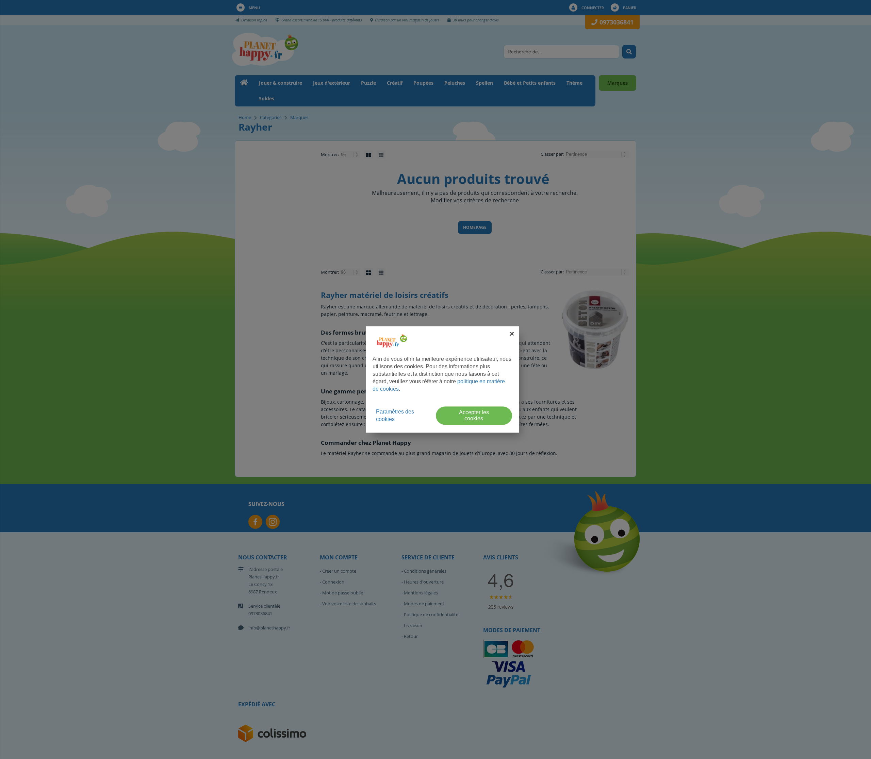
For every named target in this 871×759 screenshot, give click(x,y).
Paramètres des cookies (395, 415)
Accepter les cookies (474, 416)
